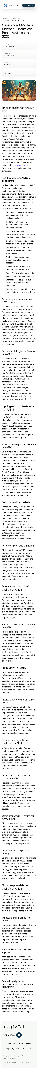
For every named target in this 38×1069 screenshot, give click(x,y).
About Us (7, 1062)
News (9, 18)
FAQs (28, 1043)
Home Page (10, 1043)
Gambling (16, 18)
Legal (27, 1062)
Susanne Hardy (9, 46)
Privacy (14, 1062)
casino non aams (19, 165)
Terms (21, 1062)
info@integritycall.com (14, 1048)
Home (4, 18)
